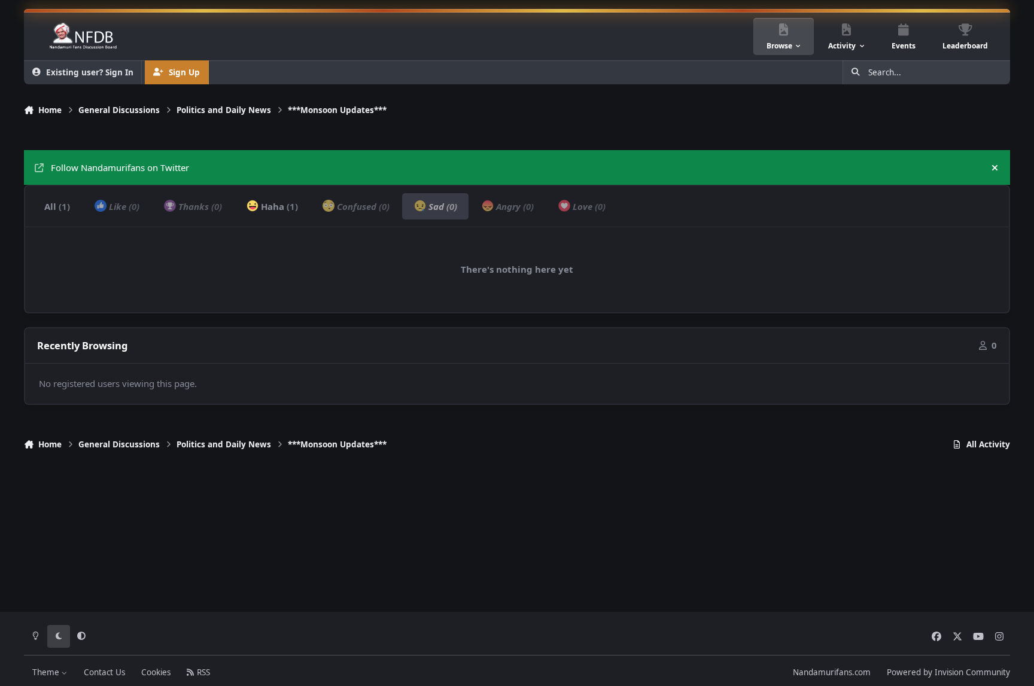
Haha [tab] (278, 206)
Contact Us (104, 672)
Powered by (948, 672)
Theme (47, 672)
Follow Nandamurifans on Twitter (120, 167)
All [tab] (57, 206)
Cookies (156, 672)
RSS (202, 672)
